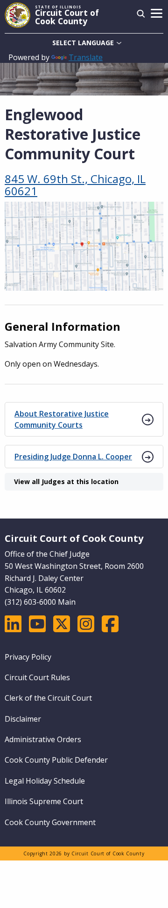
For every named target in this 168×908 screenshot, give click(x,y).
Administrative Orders (43, 739)
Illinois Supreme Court (44, 801)
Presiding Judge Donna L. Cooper (73, 456)
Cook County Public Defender (56, 760)
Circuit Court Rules (37, 677)
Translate (86, 57)
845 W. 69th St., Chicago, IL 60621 (75, 185)
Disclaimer (23, 719)
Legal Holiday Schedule (45, 781)
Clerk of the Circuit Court (48, 698)
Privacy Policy (28, 657)
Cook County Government (50, 822)
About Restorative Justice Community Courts (61, 419)
